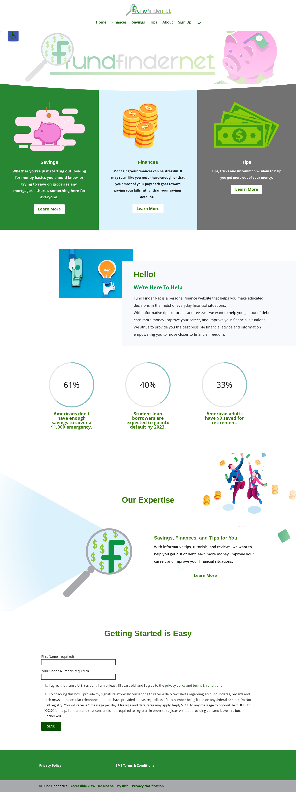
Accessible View (82, 786)
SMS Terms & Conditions (135, 765)
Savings (138, 23)
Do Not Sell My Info (113, 786)
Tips (153, 23)
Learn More (49, 209)
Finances (119, 23)
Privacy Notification (148, 786)
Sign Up (184, 23)
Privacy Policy (50, 765)
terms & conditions (207, 685)
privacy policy (175, 685)
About (167, 23)
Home (101, 23)
